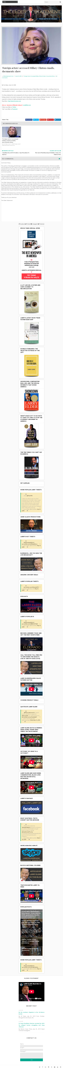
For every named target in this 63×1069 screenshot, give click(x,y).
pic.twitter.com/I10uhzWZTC (31, 587)
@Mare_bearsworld (29, 712)
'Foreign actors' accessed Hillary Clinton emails (34, 76)
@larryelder (25, 715)
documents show (50, 76)
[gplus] (45, 1067)
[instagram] (48, 1067)
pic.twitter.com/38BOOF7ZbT (30, 624)
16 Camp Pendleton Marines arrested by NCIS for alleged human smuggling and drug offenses (31, 1025)
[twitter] (39, 1067)
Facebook (14, 109)
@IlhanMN (29, 495)
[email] (54, 1067)
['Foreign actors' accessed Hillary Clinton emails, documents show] (31, 45)
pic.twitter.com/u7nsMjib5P (29, 717)
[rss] (51, 1067)
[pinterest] (60, 1067)
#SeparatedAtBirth (29, 542)
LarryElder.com (27, 105)
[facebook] (42, 1067)
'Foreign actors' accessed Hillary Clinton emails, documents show (10, 140)
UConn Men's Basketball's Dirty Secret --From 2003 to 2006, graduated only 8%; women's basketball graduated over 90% (31, 915)
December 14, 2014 (35, 720)
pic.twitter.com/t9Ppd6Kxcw (29, 544)
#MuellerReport (26, 827)
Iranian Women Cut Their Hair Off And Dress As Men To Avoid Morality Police (31, 922)
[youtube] (57, 1067)
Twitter (14, 107)
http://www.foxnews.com (14, 101)
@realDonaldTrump (27, 832)
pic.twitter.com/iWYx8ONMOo (30, 967)
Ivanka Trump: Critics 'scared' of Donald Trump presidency (30, 941)
